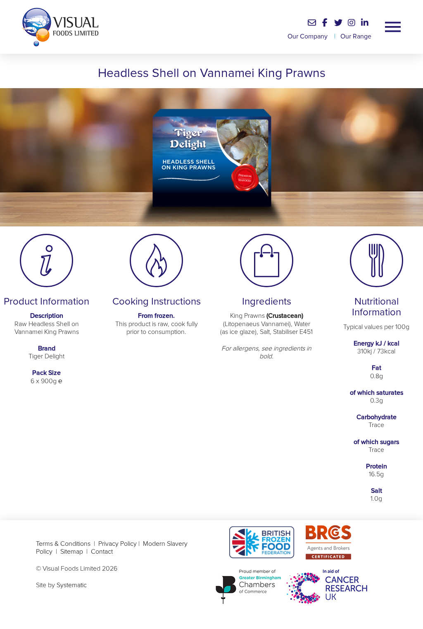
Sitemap (71, 551)
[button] (311, 23)
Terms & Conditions (63, 544)
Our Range (355, 36)
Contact (102, 551)
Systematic (72, 585)
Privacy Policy (117, 544)
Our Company (308, 36)
